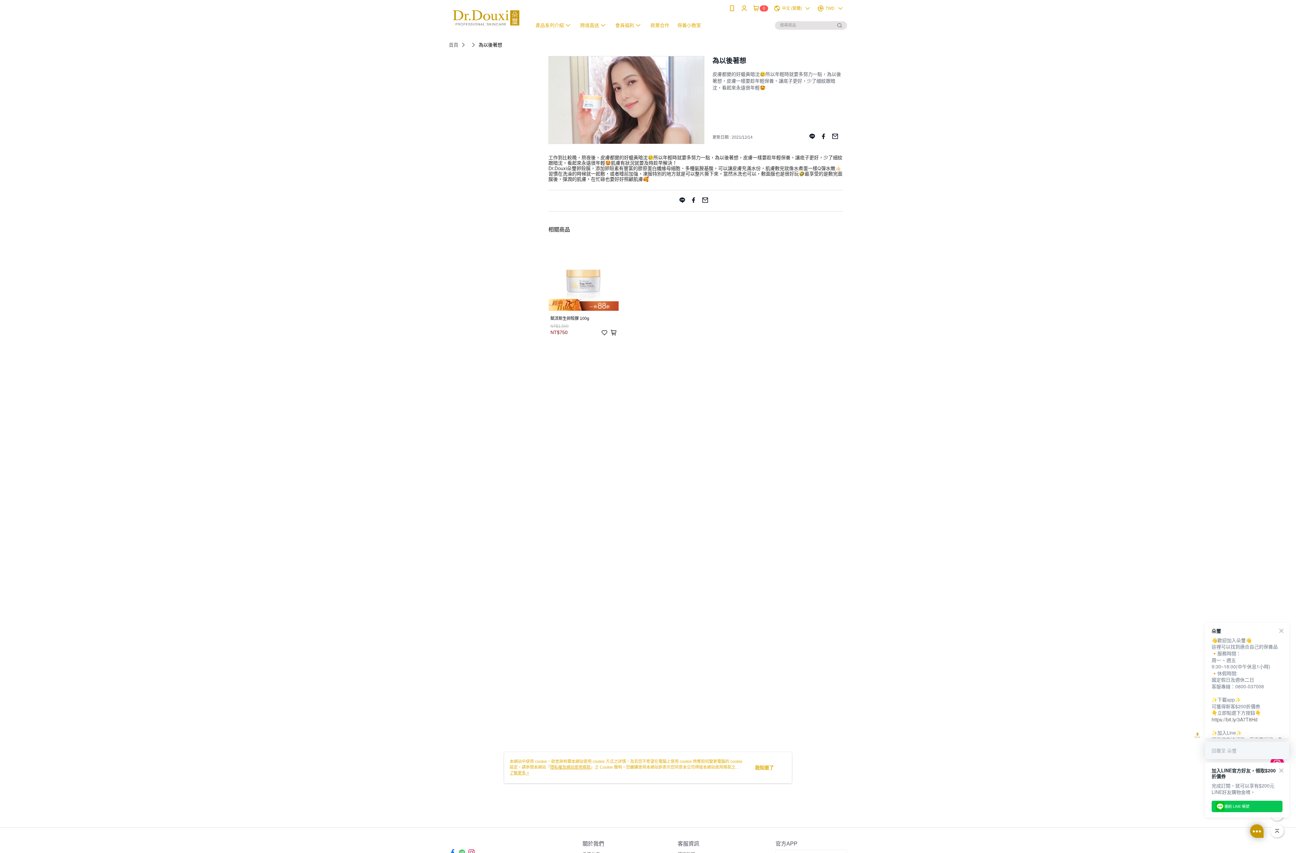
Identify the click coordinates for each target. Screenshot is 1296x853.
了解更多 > (519, 773)
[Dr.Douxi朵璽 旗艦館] (486, 18)
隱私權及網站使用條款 (570, 767)
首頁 (453, 45)
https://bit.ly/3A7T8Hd (1235, 719)
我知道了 (764, 767)
